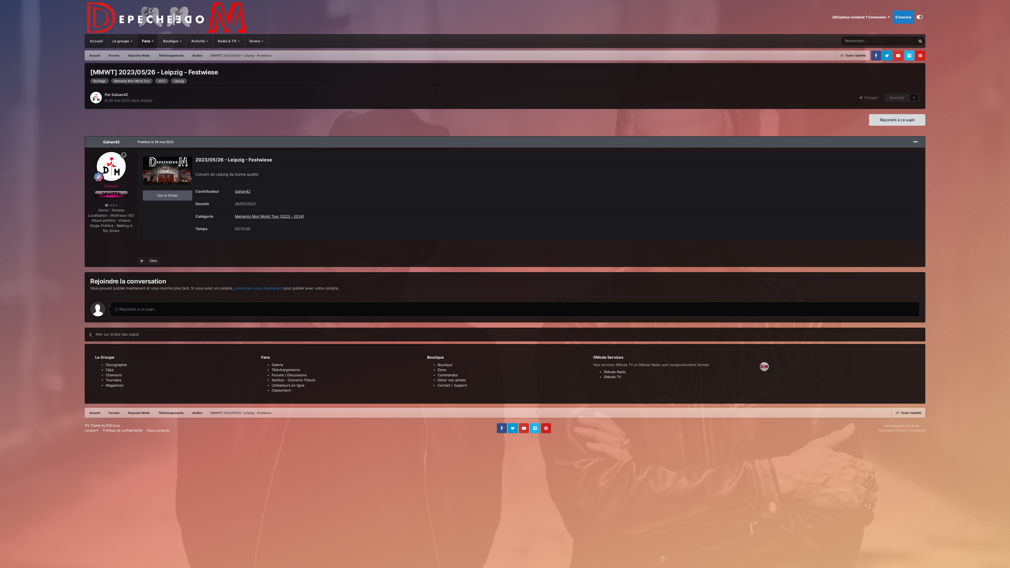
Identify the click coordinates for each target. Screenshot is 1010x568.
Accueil (96, 41)
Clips (110, 370)
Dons (442, 370)
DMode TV (612, 377)
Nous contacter (158, 430)
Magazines (114, 385)
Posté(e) (156, 142)
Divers (255, 41)
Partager (870, 97)
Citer (153, 261)
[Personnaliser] (919, 17)
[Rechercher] (920, 41)
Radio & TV (227, 41)
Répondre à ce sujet (897, 120)
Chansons (114, 375)
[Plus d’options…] (915, 142)
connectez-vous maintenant (258, 288)
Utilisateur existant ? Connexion (860, 17)
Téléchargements (286, 370)
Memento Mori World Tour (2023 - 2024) (269, 216)
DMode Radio (615, 372)
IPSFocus (113, 425)
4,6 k (113, 205)
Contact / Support (452, 385)
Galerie (277, 365)
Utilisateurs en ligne (288, 385)
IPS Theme (93, 425)
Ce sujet (902, 41)
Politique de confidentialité (122, 430)
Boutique (170, 41)
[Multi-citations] (142, 261)
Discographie (116, 365)
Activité (198, 41)
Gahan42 (120, 94)
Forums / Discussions (289, 375)
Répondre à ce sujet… (137, 309)
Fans (146, 41)
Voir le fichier (167, 195)
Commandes (448, 375)
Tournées (113, 380)
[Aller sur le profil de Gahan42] (96, 97)
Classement (281, 390)
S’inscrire (903, 17)
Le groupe (121, 41)
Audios (146, 100)
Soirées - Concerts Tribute (293, 380)
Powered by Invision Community (901, 430)
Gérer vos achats (452, 380)
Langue (91, 430)
